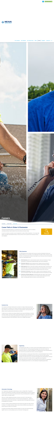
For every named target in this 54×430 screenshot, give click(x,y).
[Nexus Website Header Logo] (7, 21)
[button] (51, 40)
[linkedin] (43, 1)
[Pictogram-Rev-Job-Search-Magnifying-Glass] (46, 229)
